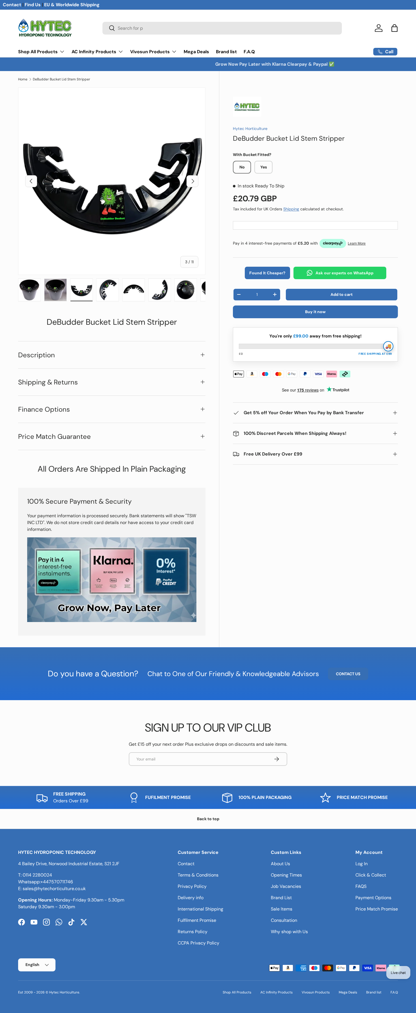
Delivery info (190, 898)
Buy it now (315, 311)
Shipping (291, 208)
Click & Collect (370, 875)
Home (22, 79)
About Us (280, 864)
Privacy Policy (192, 886)
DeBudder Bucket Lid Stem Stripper (61, 79)
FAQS (360, 886)
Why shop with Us (289, 932)
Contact (12, 5)
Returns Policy (192, 932)
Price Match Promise (376, 909)
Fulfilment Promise (197, 920)
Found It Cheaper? (267, 273)
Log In (361, 864)
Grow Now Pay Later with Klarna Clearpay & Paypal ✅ (208, 64)
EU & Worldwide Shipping (72, 5)
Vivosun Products (150, 52)
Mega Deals (196, 52)
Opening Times (286, 875)
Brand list (226, 52)
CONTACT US (348, 673)
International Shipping (200, 909)
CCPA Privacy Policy (198, 943)
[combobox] (222, 28)
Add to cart (342, 294)
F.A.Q (249, 52)
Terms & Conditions (198, 875)
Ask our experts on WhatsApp (345, 273)
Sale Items (281, 909)
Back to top (208, 818)
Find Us (33, 5)
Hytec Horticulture (250, 128)
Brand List (281, 898)
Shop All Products (38, 52)
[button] (394, 28)
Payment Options (373, 898)
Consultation (284, 920)
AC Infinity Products (94, 52)
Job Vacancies (286, 886)
